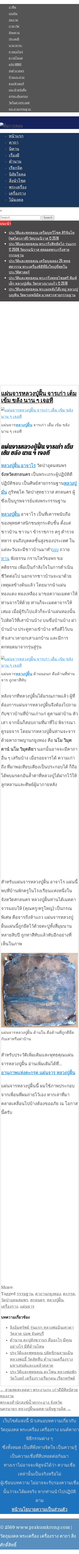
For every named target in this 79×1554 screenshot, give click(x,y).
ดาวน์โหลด (16, 58)
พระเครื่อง (18, 187)
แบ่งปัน (13, 13)
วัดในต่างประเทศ (19, 102)
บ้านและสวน (16, 77)
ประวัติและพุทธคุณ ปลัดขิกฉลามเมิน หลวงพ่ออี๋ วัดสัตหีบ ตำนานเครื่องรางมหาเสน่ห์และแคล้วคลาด (41, 1359)
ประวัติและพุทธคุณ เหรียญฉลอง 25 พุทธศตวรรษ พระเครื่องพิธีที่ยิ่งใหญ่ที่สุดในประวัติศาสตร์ (39, 266)
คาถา (13, 142)
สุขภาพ (13, 20)
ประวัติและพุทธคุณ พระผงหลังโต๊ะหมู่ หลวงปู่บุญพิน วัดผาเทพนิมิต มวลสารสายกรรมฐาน (43, 291)
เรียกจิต (15, 168)
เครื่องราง (17, 193)
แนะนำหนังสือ (17, 90)
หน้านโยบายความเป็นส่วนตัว (39, 1509)
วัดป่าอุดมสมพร (14, 1300)
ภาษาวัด (14, 26)
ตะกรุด (69, 1294)
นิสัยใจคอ (17, 174)
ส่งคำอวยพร (16, 71)
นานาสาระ (15, 45)
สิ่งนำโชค (17, 181)
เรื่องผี (14, 155)
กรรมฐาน (25, 1294)
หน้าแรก (16, 136)
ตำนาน (15, 161)
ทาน (5, 558)
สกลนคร (37, 1300)
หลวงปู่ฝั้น (55, 1300)
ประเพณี (14, 39)
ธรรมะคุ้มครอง (18, 96)
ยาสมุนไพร (16, 52)
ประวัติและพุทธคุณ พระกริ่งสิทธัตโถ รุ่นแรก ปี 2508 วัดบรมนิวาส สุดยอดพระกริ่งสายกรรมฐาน (42, 249)
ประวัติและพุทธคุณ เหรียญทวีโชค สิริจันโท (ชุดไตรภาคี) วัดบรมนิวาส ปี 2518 (42, 235)
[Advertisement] (39, 343)
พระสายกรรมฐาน (20, 109)
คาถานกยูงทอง (48, 1294)
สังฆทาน (14, 32)
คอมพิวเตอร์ (16, 83)
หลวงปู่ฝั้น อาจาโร (18, 465)
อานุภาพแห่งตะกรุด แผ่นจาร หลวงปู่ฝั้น (38, 1072)
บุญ (55, 549)
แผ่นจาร (27, 1306)
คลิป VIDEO (15, 64)
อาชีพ (12, 7)
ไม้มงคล (16, 200)
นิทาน (14, 149)
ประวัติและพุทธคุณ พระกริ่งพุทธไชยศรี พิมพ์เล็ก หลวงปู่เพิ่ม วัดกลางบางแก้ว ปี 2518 (43, 280)
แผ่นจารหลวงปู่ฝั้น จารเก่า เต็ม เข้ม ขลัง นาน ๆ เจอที (39, 396)
